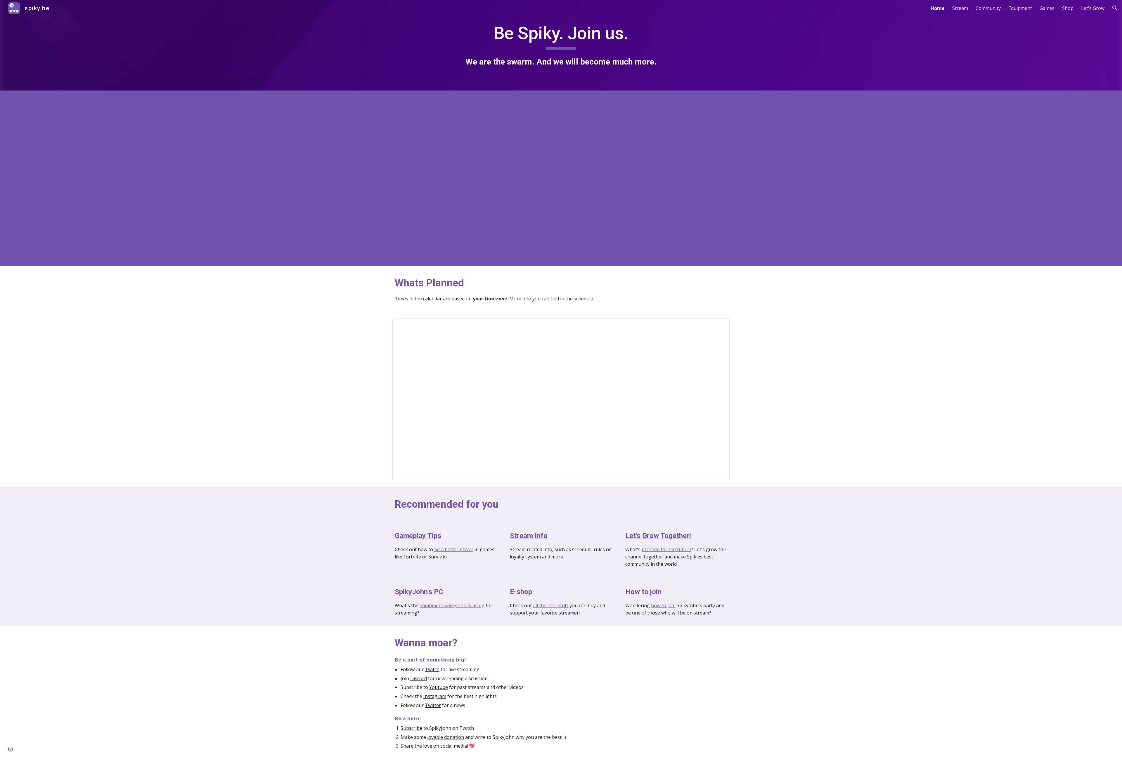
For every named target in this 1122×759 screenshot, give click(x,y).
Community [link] (988, 8)
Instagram (434, 696)
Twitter (433, 705)
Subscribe (411, 728)
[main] (561, 45)
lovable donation (445, 737)
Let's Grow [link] (1092, 8)
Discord (418, 678)
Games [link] (1047, 8)
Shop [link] (1067, 8)
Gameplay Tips (418, 536)
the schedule (579, 298)
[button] (1115, 8)
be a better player (453, 549)
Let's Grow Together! (658, 536)
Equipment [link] (1020, 8)
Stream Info (529, 536)
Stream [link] (960, 8)
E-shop (521, 592)
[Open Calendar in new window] (718, 326)
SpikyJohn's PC (419, 592)
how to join (663, 605)
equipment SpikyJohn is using (452, 605)
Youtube (438, 687)
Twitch (432, 669)
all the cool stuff (550, 605)
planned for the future (666, 549)
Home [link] (938, 8)
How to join (643, 592)
